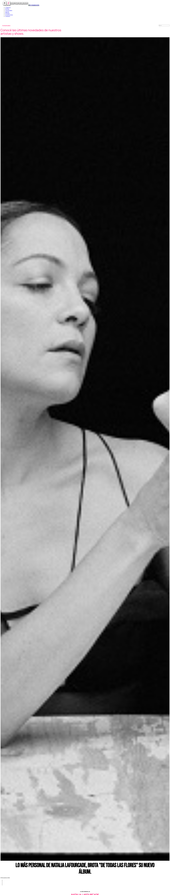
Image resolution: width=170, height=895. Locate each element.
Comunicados (8, 10)
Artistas (7, 9)
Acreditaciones (9, 15)
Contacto (7, 16)
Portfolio (7, 13)
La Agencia (8, 7)
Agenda (7, 12)
